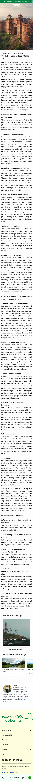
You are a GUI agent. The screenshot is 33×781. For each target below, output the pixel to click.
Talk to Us (5, 744)
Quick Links (5, 740)
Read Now (20, 674)
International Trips (7, 735)
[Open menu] (2, 5)
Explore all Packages (15, 649)
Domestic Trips (6, 730)
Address (4, 749)
